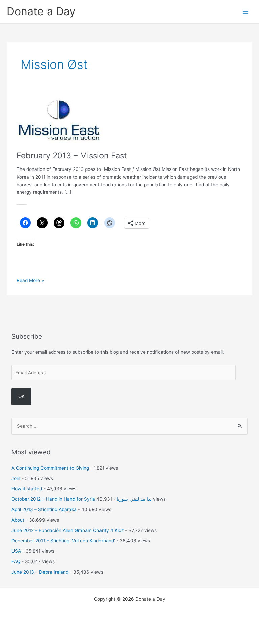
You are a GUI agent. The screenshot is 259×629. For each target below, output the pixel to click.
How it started (26, 488)
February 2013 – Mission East (72, 155)
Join (15, 478)
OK (21, 396)
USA (16, 551)
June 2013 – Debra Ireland (39, 572)
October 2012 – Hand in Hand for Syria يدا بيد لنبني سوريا (81, 499)
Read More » (30, 280)
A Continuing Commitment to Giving (50, 468)
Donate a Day (41, 11)
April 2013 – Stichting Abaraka (44, 509)
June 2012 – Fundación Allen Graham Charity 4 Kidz (67, 530)
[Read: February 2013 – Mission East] (59, 119)
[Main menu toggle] (246, 12)
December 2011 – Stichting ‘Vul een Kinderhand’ (63, 540)
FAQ (15, 561)
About (17, 520)
